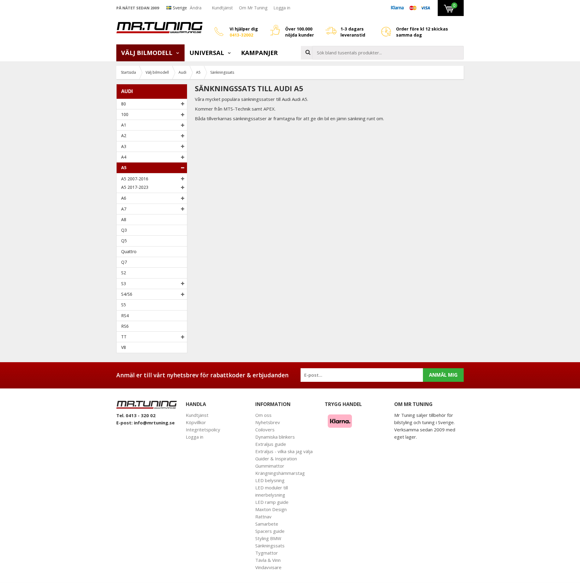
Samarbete (266, 524)
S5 (123, 305)
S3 (123, 283)
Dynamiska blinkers (275, 437)
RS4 (125, 315)
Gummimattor (269, 466)
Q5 (124, 240)
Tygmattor (266, 553)
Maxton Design (271, 509)
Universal (207, 53)
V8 (123, 347)
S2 (123, 272)
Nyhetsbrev (267, 422)
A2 (123, 135)
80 (123, 104)
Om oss (263, 415)
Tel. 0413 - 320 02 (136, 415)
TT (124, 337)
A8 (123, 219)
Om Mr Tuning (253, 8)
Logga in (281, 8)
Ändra (195, 8)
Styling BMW (268, 538)
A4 (123, 157)
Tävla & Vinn (268, 560)
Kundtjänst (222, 8)
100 (124, 114)
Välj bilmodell (147, 53)
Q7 (124, 262)
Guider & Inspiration (276, 459)
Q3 (124, 230)
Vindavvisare (268, 567)
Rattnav (263, 517)
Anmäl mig (443, 375)
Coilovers (265, 430)
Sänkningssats (270, 546)
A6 (123, 198)
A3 (123, 146)
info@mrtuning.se (154, 423)
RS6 (125, 326)
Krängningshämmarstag (280, 473)
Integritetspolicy (203, 430)
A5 (124, 167)
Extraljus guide (270, 444)
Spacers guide (270, 531)
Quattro (129, 251)
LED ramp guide (271, 502)
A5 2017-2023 (134, 187)
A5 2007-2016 (134, 179)
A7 (123, 209)
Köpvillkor (196, 422)
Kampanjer (259, 53)
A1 (123, 125)
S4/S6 (126, 294)
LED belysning (270, 480)
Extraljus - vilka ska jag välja (284, 451)
